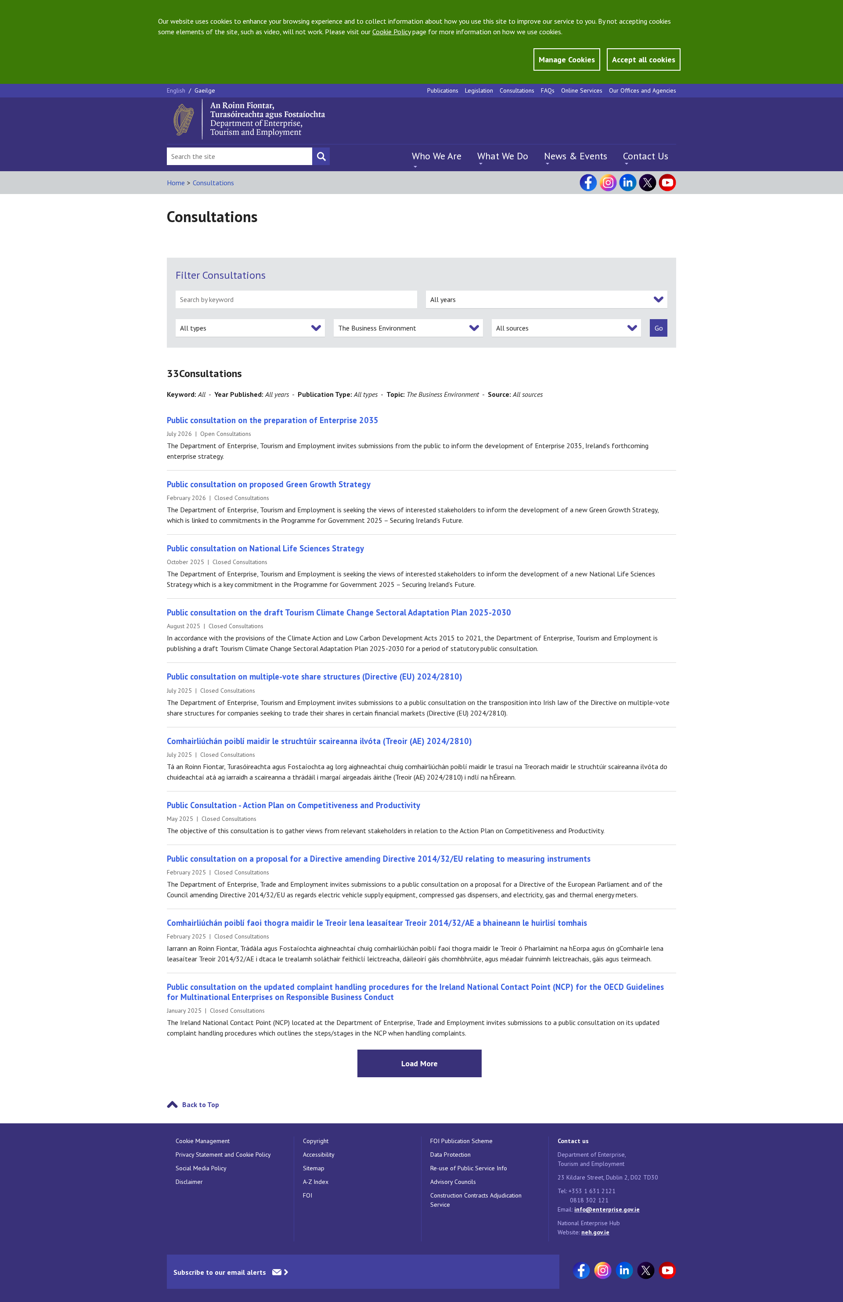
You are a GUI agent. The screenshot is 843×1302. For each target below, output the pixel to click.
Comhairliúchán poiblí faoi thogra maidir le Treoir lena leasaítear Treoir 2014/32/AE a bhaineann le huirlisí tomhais (377, 922)
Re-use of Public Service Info (468, 1168)
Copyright (315, 1141)
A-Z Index (315, 1182)
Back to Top (200, 1104)
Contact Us (645, 156)
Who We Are (436, 156)
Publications (442, 90)
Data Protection (450, 1154)
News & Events (575, 156)
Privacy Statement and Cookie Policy (223, 1154)
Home (176, 182)
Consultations (517, 90)
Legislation (479, 90)
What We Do (502, 156)
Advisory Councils (453, 1182)
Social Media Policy (201, 1168)
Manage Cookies (567, 59)
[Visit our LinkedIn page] (628, 182)
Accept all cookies (643, 59)
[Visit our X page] (647, 182)
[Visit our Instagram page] (608, 182)
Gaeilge (205, 90)
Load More (419, 1063)
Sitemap (313, 1168)
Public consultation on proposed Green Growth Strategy (269, 484)
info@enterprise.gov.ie (607, 1209)
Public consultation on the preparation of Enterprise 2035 (272, 420)
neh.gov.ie (595, 1232)
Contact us (573, 1141)
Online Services (581, 90)
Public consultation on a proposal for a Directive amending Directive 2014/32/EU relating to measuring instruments (379, 858)
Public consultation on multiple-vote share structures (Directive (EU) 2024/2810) (314, 676)
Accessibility (319, 1154)
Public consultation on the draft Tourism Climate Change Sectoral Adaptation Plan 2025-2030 (339, 612)
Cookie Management (203, 1141)
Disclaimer (189, 1182)
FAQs (548, 90)
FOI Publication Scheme (461, 1141)
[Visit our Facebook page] (588, 182)
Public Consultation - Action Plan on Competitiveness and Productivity (293, 805)
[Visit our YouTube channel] (667, 182)
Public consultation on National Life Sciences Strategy (265, 548)
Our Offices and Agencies (642, 90)
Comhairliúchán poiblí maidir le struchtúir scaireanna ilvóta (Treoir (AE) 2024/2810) (319, 741)
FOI (307, 1195)
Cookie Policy (391, 31)
